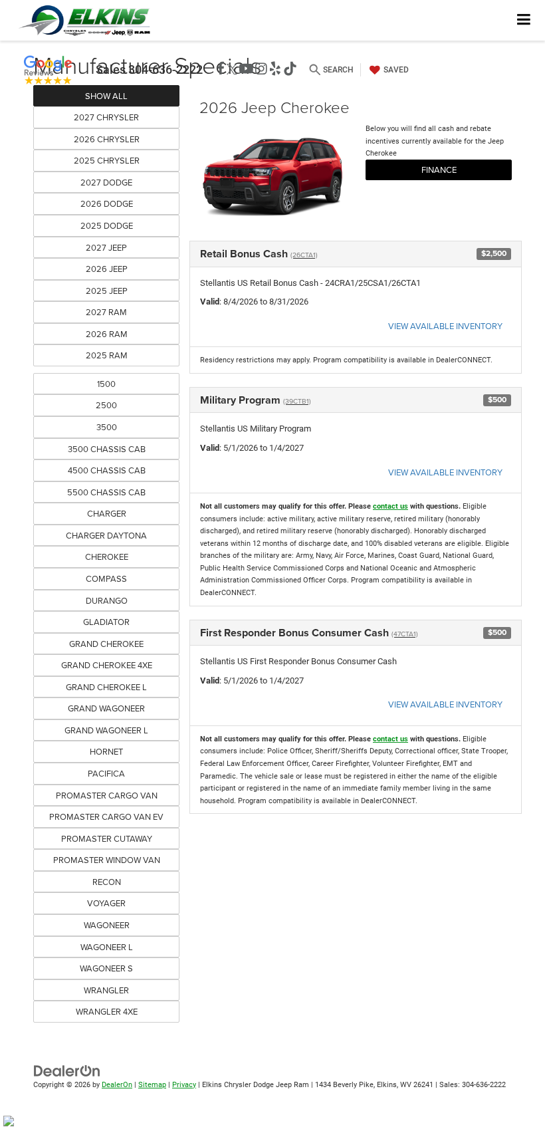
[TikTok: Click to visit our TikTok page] (290, 69)
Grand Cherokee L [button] (106, 687)
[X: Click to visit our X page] (232, 69)
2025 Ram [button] (107, 355)
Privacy (184, 1084)
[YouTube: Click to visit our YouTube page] (246, 69)
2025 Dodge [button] (106, 225)
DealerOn (117, 1084)
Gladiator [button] (106, 622)
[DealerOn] (67, 1070)
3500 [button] (106, 427)
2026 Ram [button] (107, 334)
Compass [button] (106, 578)
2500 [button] (106, 405)
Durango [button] (107, 600)
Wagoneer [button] (107, 925)
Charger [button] (106, 513)
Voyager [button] (106, 903)
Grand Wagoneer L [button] (106, 730)
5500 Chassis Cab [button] (106, 492)
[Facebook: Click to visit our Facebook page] (221, 69)
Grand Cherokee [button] (106, 644)
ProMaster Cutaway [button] (106, 838)
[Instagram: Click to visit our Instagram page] (261, 69)
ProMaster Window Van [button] (106, 860)
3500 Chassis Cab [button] (107, 449)
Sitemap (152, 1084)
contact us (390, 506)
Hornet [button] (106, 751)
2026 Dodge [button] (106, 203)
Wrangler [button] (106, 990)
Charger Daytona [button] (106, 535)
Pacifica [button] (106, 773)
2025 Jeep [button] (107, 291)
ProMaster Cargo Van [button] (107, 795)
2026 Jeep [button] (107, 269)
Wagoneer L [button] (106, 947)
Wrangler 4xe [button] (107, 1011)
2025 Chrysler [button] (107, 160)
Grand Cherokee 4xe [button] (106, 665)
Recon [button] (106, 882)
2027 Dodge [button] (106, 182)
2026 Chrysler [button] (107, 139)
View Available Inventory (445, 326)
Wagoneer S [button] (106, 968)
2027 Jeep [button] (106, 247)
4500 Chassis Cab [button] (107, 470)
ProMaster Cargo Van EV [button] (106, 816)
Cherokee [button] (106, 557)
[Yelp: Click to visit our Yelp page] (275, 69)
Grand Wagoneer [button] (106, 708)
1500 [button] (106, 384)
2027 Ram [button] (106, 312)
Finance (439, 170)
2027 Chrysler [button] (106, 117)
